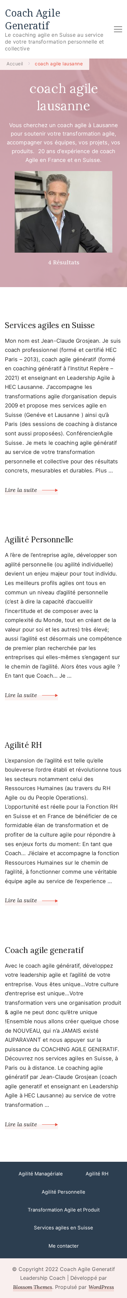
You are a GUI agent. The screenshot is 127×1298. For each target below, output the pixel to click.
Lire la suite (22, 490)
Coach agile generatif (44, 950)
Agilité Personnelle (39, 540)
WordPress (101, 1287)
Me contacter (64, 1246)
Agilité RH (23, 745)
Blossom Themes (32, 1287)
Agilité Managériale (41, 1174)
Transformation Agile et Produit (64, 1210)
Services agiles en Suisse (50, 325)
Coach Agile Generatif (32, 19)
